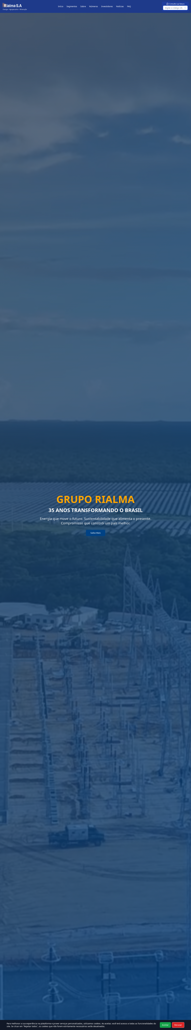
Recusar (178, 1025)
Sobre (83, 6)
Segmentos (72, 6)
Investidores (107, 6)
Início (60, 6)
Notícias (120, 6)
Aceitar (165, 1025)
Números (93, 6)
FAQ (129, 6)
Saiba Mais (95, 532)
